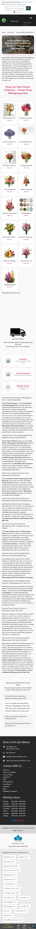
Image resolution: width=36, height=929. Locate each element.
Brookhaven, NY (10, 879)
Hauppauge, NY (9, 906)
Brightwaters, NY (10, 875)
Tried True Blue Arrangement (10, 142)
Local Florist (10, 32)
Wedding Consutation (10, 791)
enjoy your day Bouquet (26, 237)
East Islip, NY (24, 897)
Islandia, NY (24, 906)
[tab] (18, 697)
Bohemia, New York (11, 866)
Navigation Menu (27, 23)
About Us (6, 770)
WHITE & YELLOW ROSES (10, 237)
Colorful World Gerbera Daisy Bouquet (26, 142)
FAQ (4, 779)
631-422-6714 (26, 2)
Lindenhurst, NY (20, 911)
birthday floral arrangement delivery (14, 603)
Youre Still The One (26, 261)
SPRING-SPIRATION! (26, 189)
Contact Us (6, 777)
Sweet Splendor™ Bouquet (10, 118)
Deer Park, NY (9, 897)
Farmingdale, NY (10, 902)
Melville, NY (8, 915)
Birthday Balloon (26, 213)
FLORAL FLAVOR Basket (10, 261)
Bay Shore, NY (9, 861)
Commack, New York (11, 888)
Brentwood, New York (11, 870)
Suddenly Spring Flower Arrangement (26, 118)
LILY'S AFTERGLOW (9, 189)
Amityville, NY (9, 857)
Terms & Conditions (9, 772)
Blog (4, 789)
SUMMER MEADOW (9, 285)
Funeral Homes (8, 782)
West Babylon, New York (13, 920)
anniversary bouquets (9, 415)
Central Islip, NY (10, 884)
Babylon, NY (23, 857)
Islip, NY (7, 911)
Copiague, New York (11, 893)
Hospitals (6, 786)
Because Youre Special (10, 213)
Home (3, 32)
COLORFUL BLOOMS (26, 165)
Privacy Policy (7, 775)
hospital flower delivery (15, 616)
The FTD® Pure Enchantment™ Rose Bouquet (10, 165)
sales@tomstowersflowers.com (16, 4)
